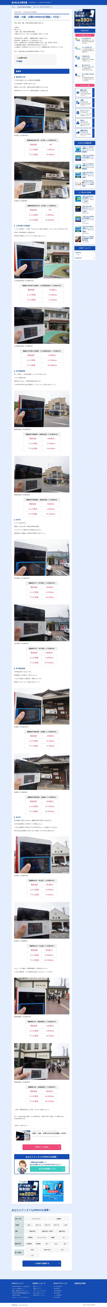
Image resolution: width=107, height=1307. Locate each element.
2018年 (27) (78, 258)
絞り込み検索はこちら (47, 1169)
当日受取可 (29, 1243)
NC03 (32, 1249)
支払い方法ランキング (39, 1293)
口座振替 (58, 1218)
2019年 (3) (78, 252)
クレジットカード (36, 1218)
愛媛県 (20, 61)
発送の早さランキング (39, 1295)
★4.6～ (29, 1225)
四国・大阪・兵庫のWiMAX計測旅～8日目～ (50, 1133)
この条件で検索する (41, 1263)
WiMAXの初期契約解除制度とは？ (21, 1293)
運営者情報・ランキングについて (20, 1305)
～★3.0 (65, 1225)
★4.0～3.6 (47, 1225)
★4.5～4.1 (38, 1225)
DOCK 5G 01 (47, 1249)
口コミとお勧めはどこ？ (18, 1288)
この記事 (34, 34)
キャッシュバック (41, 1237)
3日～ (56, 1243)
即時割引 (30, 1237)
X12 (62, 1249)
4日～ (65, 1243)
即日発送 (38, 1243)
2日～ (47, 1243)
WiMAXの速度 (16, 1295)
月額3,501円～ (62, 1231)
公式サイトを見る (41, 1147)
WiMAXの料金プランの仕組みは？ (21, 1286)
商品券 (53, 1237)
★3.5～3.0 (56, 1225)
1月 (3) (77, 254)
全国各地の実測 (80, 1283)
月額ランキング (37, 1288)
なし (64, 1237)
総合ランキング (37, 1286)
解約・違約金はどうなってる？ (20, 1290)
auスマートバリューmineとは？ (20, 1297)
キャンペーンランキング (39, 1290)
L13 (32, 1255)
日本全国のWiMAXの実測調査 (30, 12)
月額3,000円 (32, 1231)
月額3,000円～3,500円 (47, 1231)
